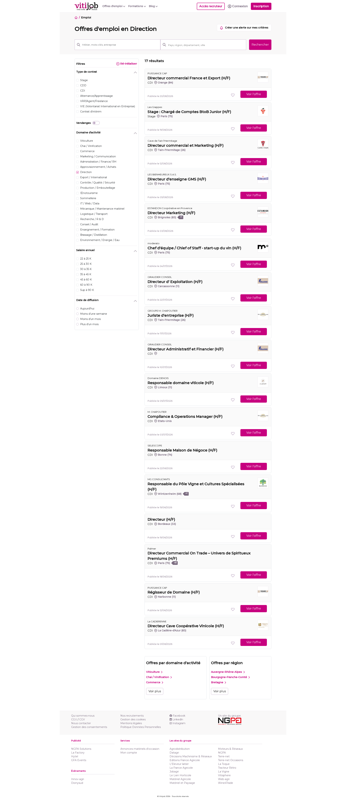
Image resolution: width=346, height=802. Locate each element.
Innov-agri (77, 779)
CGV (82, 719)
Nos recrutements (132, 715)
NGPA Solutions (81, 748)
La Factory (78, 752)
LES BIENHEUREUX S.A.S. (162, 174)
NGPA (222, 752)
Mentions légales (131, 723)
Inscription (261, 6)
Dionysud (77, 783)
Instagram (178, 723)
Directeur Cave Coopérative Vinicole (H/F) (186, 626)
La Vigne (223, 771)
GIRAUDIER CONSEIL (160, 277)
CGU (74, 719)
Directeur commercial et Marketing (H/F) (186, 145)
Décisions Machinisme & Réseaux (191, 756)
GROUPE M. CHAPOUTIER (163, 310)
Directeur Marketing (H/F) (171, 213)
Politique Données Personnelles (140, 727)
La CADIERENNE (157, 621)
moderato (153, 243)
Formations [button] (136, 6)
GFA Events (78, 760)
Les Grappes (155, 107)
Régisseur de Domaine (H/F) (174, 592)
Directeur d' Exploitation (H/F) (175, 282)
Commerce (153, 682)
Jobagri (174, 771)
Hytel (74, 756)
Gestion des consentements (89, 727)
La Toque (224, 764)
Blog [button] (152, 6)
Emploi (86, 17)
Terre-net (224, 756)
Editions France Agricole (185, 760)
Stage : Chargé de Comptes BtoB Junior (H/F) (189, 112)
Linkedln (177, 719)
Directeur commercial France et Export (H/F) (189, 78)
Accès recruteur (210, 6)
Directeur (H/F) (161, 519)
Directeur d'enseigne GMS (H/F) (177, 179)
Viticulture (153, 671)
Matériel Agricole (180, 779)
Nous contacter (81, 723)
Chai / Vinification (158, 677)
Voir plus (154, 691)
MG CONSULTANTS (159, 479)
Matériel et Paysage (182, 783)
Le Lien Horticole (180, 775)
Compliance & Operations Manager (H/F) (185, 416)
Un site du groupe (229, 715)
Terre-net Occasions (230, 760)
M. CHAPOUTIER (157, 411)
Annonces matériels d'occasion (139, 748)
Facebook (179, 715)
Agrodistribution (180, 748)
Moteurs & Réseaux (230, 748)
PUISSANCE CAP (157, 73)
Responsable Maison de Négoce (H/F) (182, 450)
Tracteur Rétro (227, 767)
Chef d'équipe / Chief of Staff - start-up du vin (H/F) (194, 248)
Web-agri (224, 779)
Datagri (174, 752)
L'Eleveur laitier (179, 764)
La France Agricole (181, 767)
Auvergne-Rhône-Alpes (227, 671)
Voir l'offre (253, 94)
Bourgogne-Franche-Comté (229, 677)
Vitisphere (224, 775)
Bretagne (217, 682)
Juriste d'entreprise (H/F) (171, 315)
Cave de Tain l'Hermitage (162, 140)
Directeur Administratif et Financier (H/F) (186, 349)
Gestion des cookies (133, 719)
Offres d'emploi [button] (112, 6)
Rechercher (260, 44)
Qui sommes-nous (82, 715)
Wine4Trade (225, 783)
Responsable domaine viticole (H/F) (181, 383)
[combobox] (206, 45)
